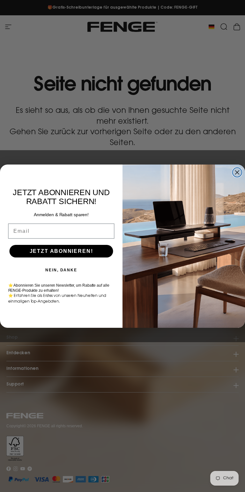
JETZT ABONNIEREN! (61, 250)
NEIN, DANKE (61, 270)
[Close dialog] (237, 172)
